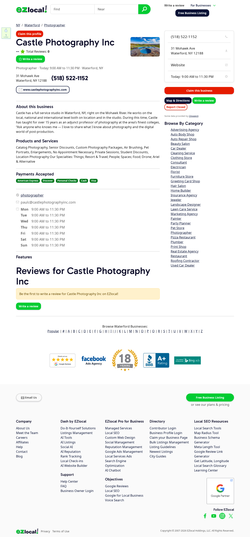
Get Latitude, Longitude (211, 461)
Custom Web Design (120, 437)
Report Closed (175, 107)
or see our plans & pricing (210, 404)
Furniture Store (182, 176)
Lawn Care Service (184, 209)
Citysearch (193, 115)
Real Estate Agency (184, 251)
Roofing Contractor (185, 261)
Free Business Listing (210, 397)
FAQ (64, 486)
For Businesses (201, 5)
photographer (32, 195)
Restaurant (179, 256)
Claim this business (199, 90)
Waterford (32, 25)
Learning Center (206, 470)
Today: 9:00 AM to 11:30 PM (59, 68)
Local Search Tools (207, 428)
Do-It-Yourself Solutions (78, 428)
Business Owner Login (77, 491)
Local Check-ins (72, 461)
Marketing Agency (184, 214)
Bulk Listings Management (169, 442)
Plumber (177, 242)
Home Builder (181, 190)
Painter (176, 218)
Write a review (174, 5)
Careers (22, 437)
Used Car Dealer (183, 265)
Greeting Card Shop (185, 181)
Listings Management (77, 433)
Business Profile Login (166, 433)
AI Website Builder (74, 465)
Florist (175, 172)
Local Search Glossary (210, 465)
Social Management (119, 442)
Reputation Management (123, 447)
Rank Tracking (71, 456)
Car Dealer (178, 148)
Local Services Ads (118, 456)
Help (19, 447)
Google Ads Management (124, 451)
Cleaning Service (183, 153)
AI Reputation (71, 451)
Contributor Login (163, 428)
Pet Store (177, 228)
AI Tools (66, 437)
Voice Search (114, 500)
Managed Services (118, 428)
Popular (53, 331)
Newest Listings (161, 451)
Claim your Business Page (169, 437)
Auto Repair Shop (183, 139)
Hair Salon (178, 186)
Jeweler (176, 200)
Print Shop (178, 247)
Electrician (178, 167)
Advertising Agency (185, 130)
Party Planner (181, 223)
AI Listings (68, 442)
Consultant (179, 162)
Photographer (54, 25)
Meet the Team (27, 433)
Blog (19, 456)
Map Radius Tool (206, 433)
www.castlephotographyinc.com (45, 89)
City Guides (158, 456)
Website (178, 64)
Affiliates (22, 442)
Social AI (67, 447)
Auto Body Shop (182, 134)
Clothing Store (181, 158)
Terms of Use (60, 531)
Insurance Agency (184, 195)
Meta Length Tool (207, 447)
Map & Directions (178, 100)
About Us (23, 428)
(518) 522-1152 (184, 36)
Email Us (31, 397)
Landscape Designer (186, 204)
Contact (22, 451)
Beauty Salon (180, 144)
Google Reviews (117, 486)
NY (18, 25)
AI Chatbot (113, 470)
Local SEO (112, 433)
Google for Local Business (124, 495)
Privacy (45, 531)
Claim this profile (29, 34)
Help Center (69, 481)
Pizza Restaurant (183, 237)
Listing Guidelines (163, 447)
